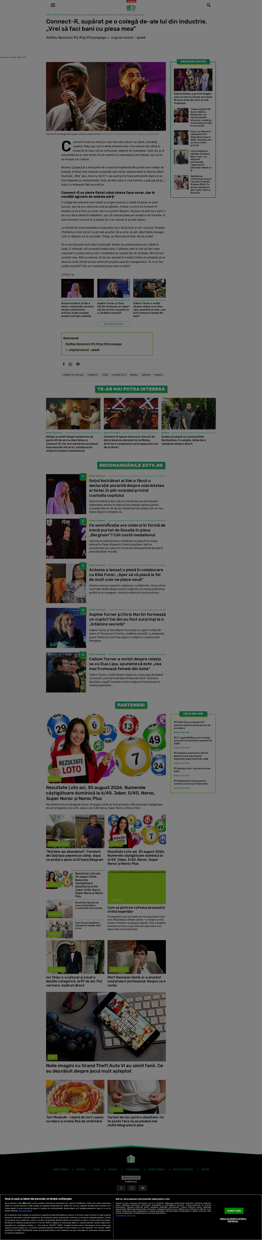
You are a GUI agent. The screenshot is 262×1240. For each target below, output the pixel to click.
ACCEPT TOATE (234, 1211)
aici (35, 1225)
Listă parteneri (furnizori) (125, 1216)
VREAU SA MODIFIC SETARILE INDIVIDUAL (233, 1220)
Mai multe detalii (25, 1211)
